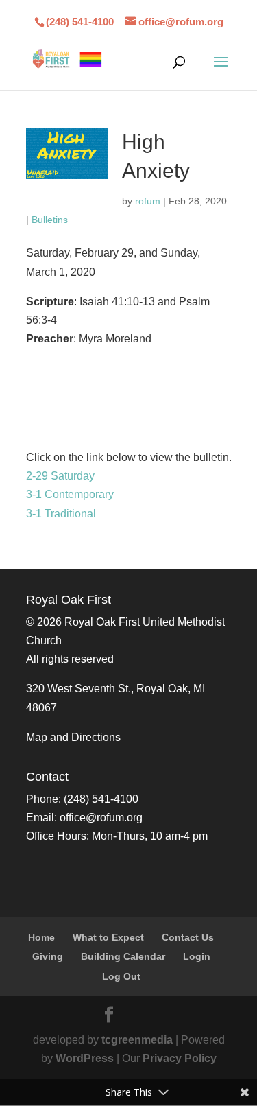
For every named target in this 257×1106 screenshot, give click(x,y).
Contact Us (188, 937)
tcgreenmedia (137, 1040)
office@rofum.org (101, 817)
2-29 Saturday (60, 476)
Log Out (121, 976)
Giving (47, 956)
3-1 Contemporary (70, 494)
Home (41, 937)
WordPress (85, 1058)
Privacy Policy (180, 1058)
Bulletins (50, 219)
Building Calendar (123, 956)
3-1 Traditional (61, 513)
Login (196, 956)
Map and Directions (73, 737)
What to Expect (108, 937)
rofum (147, 201)
